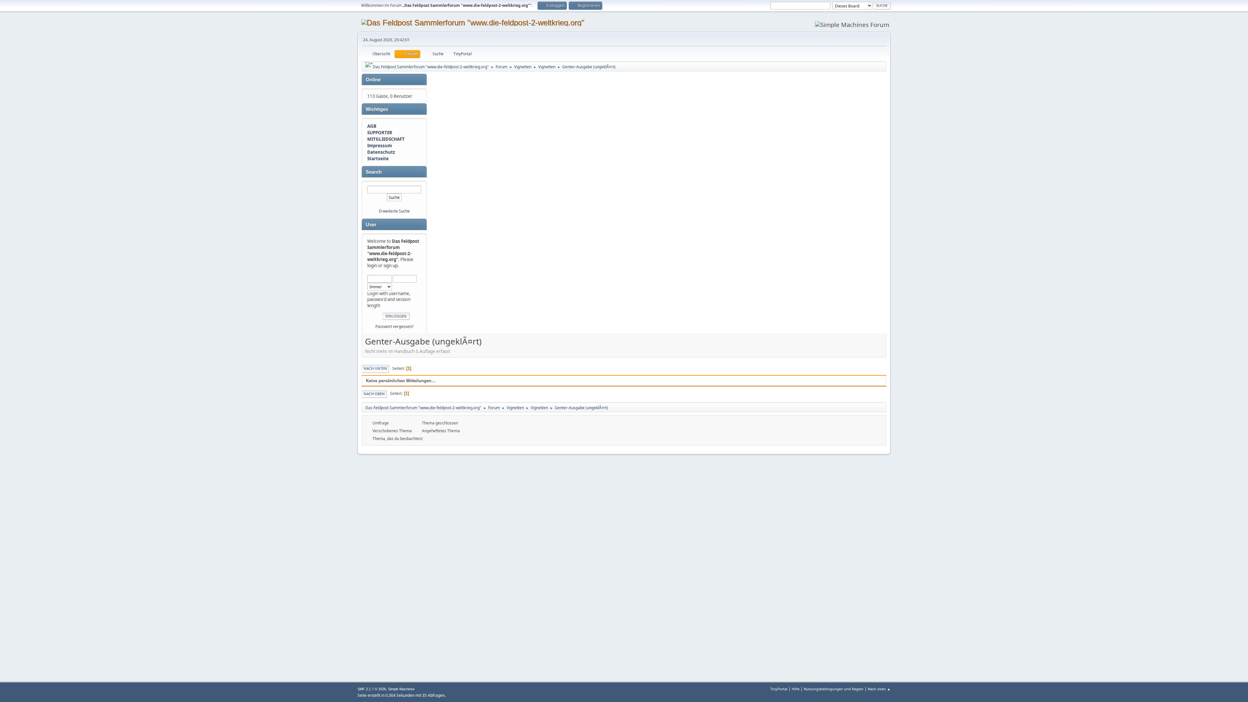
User (371, 224)
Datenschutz (381, 152)
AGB (371, 126)
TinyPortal (778, 688)
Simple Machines (401, 689)
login (372, 265)
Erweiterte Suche (394, 211)
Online (373, 79)
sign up (391, 265)
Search (374, 172)
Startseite (378, 159)
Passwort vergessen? (394, 326)
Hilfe (796, 688)
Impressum (379, 146)
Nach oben (374, 393)
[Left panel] (369, 65)
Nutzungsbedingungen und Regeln (834, 688)
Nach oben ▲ (879, 688)
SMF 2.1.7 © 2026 (372, 689)
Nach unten (375, 368)
